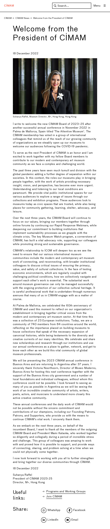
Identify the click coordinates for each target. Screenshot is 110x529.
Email (74, 520)
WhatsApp (53, 510)
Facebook (79, 510)
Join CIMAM (54, 496)
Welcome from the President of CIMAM (53, 18)
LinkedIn (52, 520)
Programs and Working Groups (66, 491)
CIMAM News (22, 18)
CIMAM (9, 6)
